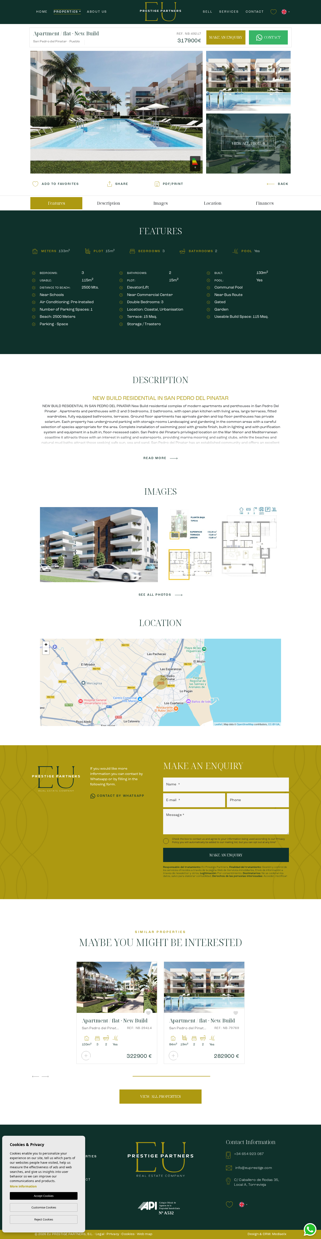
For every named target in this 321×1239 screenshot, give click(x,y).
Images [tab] (160, 203)
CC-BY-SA (273, 724)
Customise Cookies (43, 1207)
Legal (100, 1234)
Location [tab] (212, 203)
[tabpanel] (116, 1013)
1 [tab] (171, 1076)
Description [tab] (108, 203)
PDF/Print (173, 184)
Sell (207, 12)
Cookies (128, 1234)
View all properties (160, 1096)
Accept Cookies (44, 1196)
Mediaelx (279, 1234)
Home (42, 12)
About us (97, 12)
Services (229, 12)
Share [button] (121, 184)
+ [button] (46, 644)
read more (154, 458)
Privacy (113, 1234)
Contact (255, 12)
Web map (144, 1234)
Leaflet (218, 724)
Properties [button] (66, 12)
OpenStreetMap (245, 724)
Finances (265, 203)
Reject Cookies (43, 1219)
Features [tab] (56, 203)
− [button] (46, 651)
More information (23, 1186)
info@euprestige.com (253, 1168)
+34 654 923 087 (249, 1154)
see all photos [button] (155, 595)
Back (283, 184)
